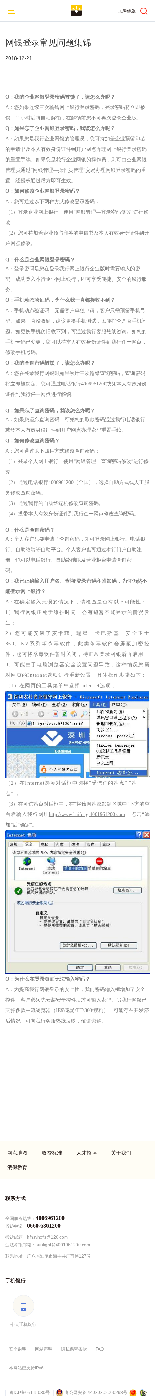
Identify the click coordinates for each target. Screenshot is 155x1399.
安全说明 (17, 1349)
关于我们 (121, 1153)
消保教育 (17, 1167)
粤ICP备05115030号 (29, 1392)
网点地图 (17, 1153)
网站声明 (43, 1349)
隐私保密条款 (74, 1349)
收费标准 (52, 1153)
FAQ (100, 1349)
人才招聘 (86, 1153)
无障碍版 (127, 10)
